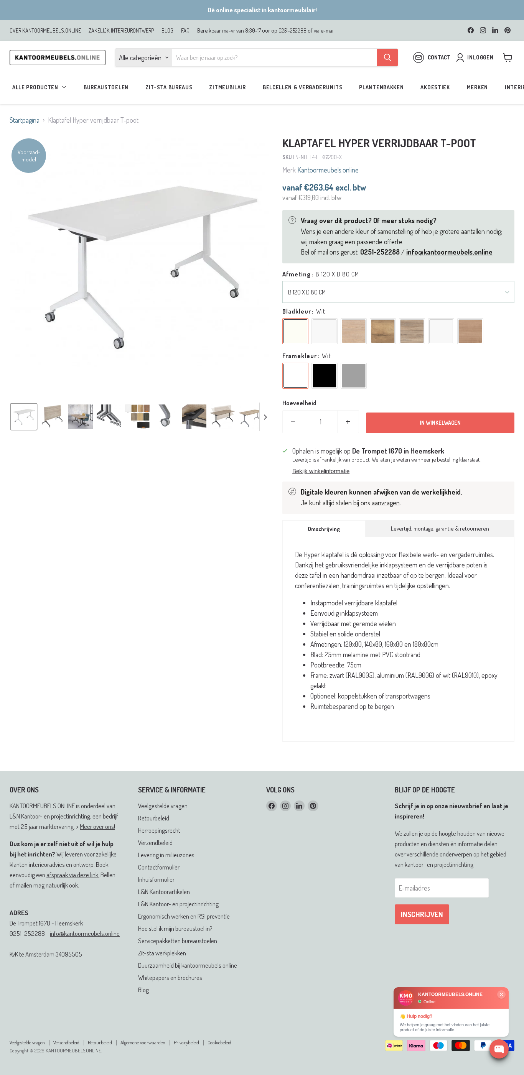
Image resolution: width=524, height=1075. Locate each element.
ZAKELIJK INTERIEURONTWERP (121, 30)
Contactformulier (159, 867)
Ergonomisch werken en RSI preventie (184, 916)
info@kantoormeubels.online (85, 933)
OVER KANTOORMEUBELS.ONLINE (45, 30)
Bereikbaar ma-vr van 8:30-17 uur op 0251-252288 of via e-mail (266, 30)
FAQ (185, 30)
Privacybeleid (186, 1042)
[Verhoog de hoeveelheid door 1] (348, 421)
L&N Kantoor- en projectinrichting (178, 904)
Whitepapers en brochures (170, 977)
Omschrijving (324, 529)
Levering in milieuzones (166, 855)
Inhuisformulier (156, 879)
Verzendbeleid (155, 842)
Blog (143, 990)
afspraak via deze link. (72, 875)
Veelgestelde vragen (163, 806)
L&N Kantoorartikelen (164, 892)
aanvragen (386, 502)
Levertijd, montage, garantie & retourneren (440, 528)
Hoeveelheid (299, 402)
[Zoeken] (387, 57)
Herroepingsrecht (159, 830)
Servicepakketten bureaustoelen (177, 941)
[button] (24, 417)
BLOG (167, 30)
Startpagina (25, 120)
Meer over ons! (97, 826)
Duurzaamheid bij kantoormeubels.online (187, 965)
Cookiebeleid (219, 1042)
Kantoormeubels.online (328, 170)
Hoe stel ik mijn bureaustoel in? (175, 928)
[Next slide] (265, 417)
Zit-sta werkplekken (162, 953)
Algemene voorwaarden (142, 1042)
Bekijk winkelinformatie (320, 471)
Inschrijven (422, 914)
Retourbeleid (153, 818)
